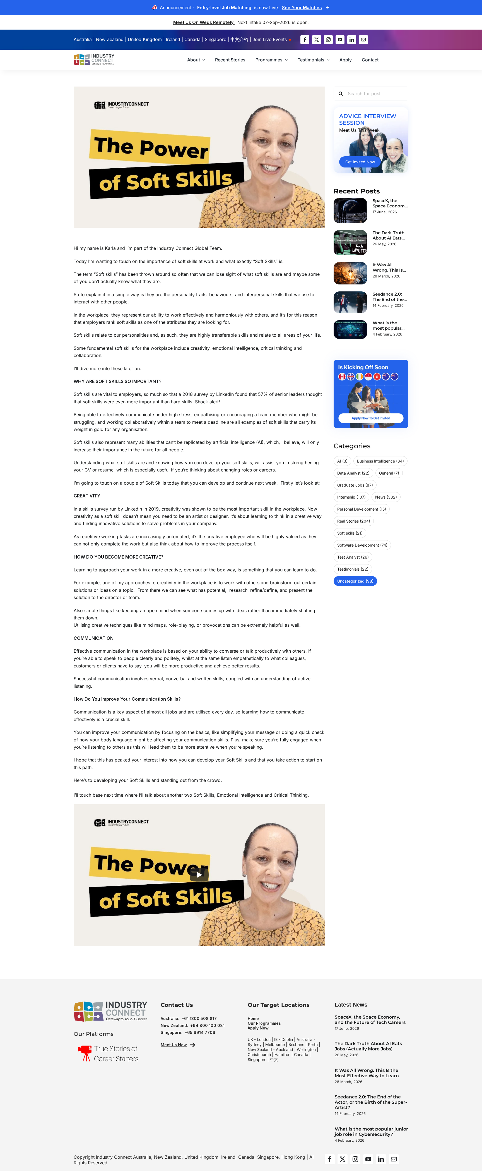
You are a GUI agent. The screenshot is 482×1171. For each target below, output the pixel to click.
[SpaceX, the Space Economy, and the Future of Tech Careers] (350, 210)
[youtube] (340, 39)
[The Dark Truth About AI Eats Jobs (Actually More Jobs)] (350, 242)
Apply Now (258, 1028)
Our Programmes (264, 1023)
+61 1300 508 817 (199, 1018)
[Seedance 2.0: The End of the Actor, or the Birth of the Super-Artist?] (350, 302)
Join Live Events (270, 39)
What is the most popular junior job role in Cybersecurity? (371, 1131)
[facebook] (304, 39)
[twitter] (316, 39)
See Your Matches (302, 7)
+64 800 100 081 (207, 1025)
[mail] (363, 39)
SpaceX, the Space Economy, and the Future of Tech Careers (370, 1019)
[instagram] (328, 39)
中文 (274, 1059)
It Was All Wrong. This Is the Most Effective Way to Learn (367, 1073)
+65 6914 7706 (200, 1032)
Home (253, 1018)
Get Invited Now (360, 161)
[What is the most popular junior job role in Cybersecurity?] (350, 329)
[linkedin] (351, 39)
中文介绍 (239, 39)
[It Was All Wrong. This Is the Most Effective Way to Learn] (350, 273)
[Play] (199, 875)
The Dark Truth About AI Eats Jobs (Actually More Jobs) (368, 1046)
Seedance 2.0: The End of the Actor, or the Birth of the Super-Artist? (371, 1102)
